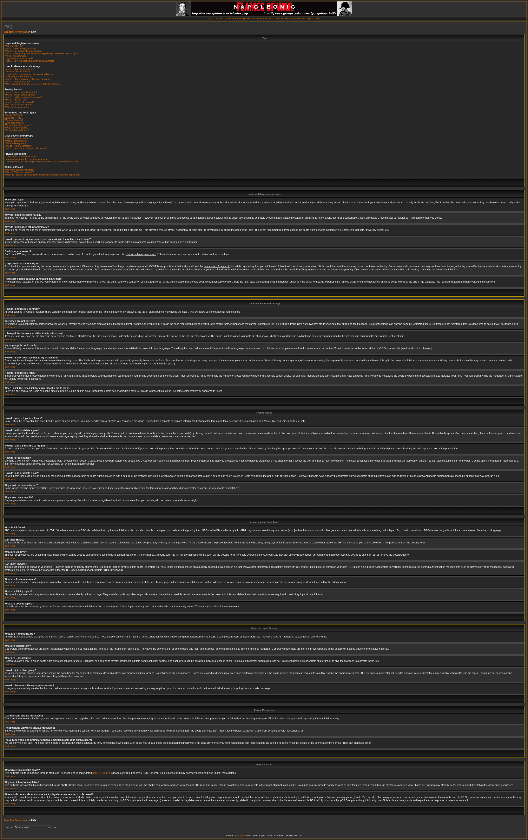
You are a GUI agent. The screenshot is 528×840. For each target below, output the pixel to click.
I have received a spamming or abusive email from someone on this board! (42, 161)
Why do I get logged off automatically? (23, 51)
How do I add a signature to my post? (23, 97)
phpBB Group (100, 773)
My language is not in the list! (19, 76)
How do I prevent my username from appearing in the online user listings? (41, 53)
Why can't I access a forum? (19, 104)
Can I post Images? (14, 122)
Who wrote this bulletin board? (19, 169)
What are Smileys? (14, 120)
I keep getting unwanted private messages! (26, 159)
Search (219, 19)
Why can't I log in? (14, 46)
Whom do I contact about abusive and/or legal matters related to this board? (42, 174)
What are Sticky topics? (16, 127)
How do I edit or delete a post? (20, 94)
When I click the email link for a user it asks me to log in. (32, 84)
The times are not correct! (18, 71)
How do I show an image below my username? (28, 79)
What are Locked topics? (17, 130)
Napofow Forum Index (16, 32)
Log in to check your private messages (293, 19)
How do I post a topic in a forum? (21, 92)
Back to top (10, 209)
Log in (318, 19)
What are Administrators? (17, 138)
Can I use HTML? (13, 118)
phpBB (241, 835)
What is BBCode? (13, 115)
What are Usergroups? (16, 143)
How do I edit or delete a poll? (19, 102)
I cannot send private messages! (21, 156)
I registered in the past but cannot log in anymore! (29, 61)
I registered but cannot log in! (19, 58)
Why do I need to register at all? (20, 48)
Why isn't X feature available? (19, 172)
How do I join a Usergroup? (18, 146)
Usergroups (244, 19)
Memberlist (231, 19)
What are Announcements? (18, 125)
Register (258, 19)
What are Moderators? (16, 141)
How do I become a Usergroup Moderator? (26, 148)
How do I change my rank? (18, 81)
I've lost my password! (16, 56)
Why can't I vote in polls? (17, 107)
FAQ (210, 19)
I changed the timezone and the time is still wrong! (29, 74)
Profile (268, 19)
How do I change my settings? (20, 69)
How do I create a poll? (16, 99)
